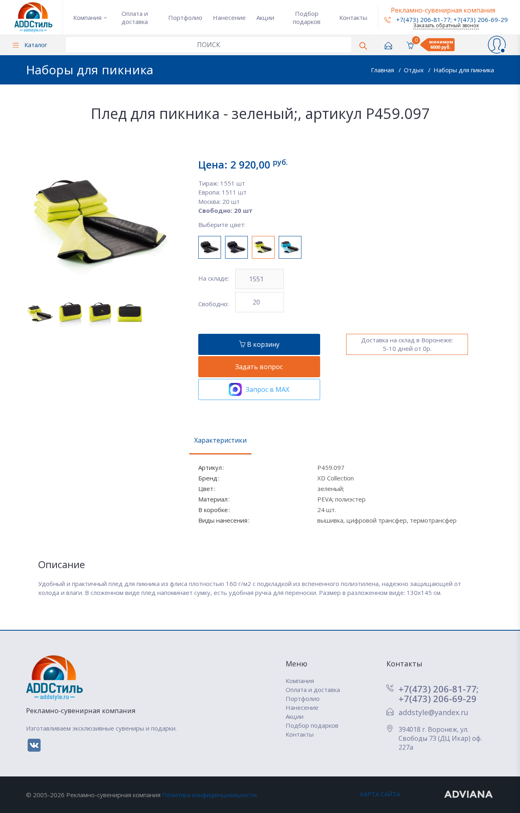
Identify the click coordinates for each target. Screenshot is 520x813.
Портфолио (185, 17)
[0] (410, 45)
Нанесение (229, 17)
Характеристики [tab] (220, 440)
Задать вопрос (259, 366)
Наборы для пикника (463, 70)
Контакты (353, 17)
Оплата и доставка (134, 17)
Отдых (414, 70)
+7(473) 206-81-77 (422, 19)
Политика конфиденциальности (209, 795)
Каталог (35, 45)
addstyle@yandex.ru (433, 712)
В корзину (262, 344)
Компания (87, 17)
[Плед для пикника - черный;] (209, 247)
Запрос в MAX (267, 389)
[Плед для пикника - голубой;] (290, 247)
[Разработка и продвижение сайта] (469, 794)
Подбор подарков (307, 17)
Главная (383, 70)
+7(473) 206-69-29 (480, 19)
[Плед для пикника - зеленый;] (263, 247)
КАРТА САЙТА (380, 794)
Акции (265, 17)
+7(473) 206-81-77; (439, 689)
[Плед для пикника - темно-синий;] (236, 247)
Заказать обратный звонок (446, 25)
